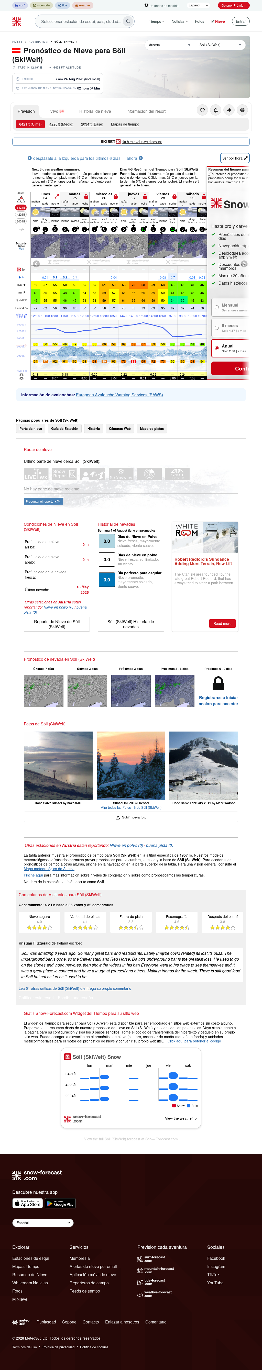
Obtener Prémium (234, 5)
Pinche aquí (33, 875)
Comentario (156, 1322)
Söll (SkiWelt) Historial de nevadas (130, 624)
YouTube (215, 1283)
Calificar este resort (36, 998)
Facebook (216, 1258)
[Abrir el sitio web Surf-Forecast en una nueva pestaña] (20, 5)
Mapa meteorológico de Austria (49, 868)
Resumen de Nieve (29, 1274)
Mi (218, 21)
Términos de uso (24, 1346)
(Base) (92, 124)
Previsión (26, 111)
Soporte (69, 1322)
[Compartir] (229, 110)
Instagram (216, 1266)
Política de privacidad (58, 1346)
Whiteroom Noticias (30, 1283)
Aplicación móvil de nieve (93, 1274)
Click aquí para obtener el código (194, 1040)
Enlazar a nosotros (122, 1322)
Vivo (54, 111)
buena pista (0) (159, 845)
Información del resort (146, 111)
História (94, 428)
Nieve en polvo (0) (58, 607)
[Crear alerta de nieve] (215, 110)
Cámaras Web (120, 428)
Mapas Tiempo (25, 1266)
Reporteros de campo (89, 1283)
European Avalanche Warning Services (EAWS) (119, 395)
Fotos (199, 21)
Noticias (178, 21)
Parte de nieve (30, 428)
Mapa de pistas (152, 428)
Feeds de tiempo (85, 1291)
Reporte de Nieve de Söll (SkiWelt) (57, 624)
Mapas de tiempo (125, 124)
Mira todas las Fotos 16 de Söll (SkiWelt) (131, 807)
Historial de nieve (95, 111)
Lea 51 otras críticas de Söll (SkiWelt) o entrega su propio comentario (75, 988)
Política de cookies (94, 1346)
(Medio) (61, 124)
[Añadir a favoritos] (202, 110)
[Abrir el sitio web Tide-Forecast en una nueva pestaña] (62, 5)
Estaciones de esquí (30, 1258)
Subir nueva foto (133, 817)
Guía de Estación (64, 428)
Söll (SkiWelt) (65, 41)
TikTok (213, 1274)
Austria (38, 41)
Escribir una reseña (75, 998)
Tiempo (155, 21)
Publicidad (46, 1322)
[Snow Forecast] (17, 21)
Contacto (91, 1322)
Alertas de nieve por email (93, 1266)
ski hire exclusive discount (142, 141)
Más (21, 248)
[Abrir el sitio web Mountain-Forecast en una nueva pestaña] (41, 5)
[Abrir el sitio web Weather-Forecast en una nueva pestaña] (82, 5)
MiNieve (19, 1299)
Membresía (80, 1258)
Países (17, 41)
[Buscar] (128, 21)
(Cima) (30, 124)
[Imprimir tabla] (242, 110)
